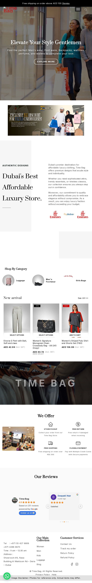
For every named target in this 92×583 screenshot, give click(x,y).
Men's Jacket (82, 280)
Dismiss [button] (66, 3)
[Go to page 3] (64, 521)
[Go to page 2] (62, 521)
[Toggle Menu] (78, 9)
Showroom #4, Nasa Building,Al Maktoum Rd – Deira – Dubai (19, 561)
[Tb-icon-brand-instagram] (77, 564)
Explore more (46, 61)
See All (81, 298)
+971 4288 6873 (12, 547)
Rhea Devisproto (66, 496)
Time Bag (24, 499)
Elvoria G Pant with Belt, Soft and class (15, 342)
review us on (26, 513)
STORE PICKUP (50, 429)
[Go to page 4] (66, 521)
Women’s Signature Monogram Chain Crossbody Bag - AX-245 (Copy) (44, 344)
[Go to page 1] (60, 521)
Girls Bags (51, 280)
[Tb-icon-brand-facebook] (72, 564)
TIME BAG (46, 383)
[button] (75, 335)
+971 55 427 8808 (20, 543)
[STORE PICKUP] (50, 424)
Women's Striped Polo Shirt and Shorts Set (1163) (75, 342)
